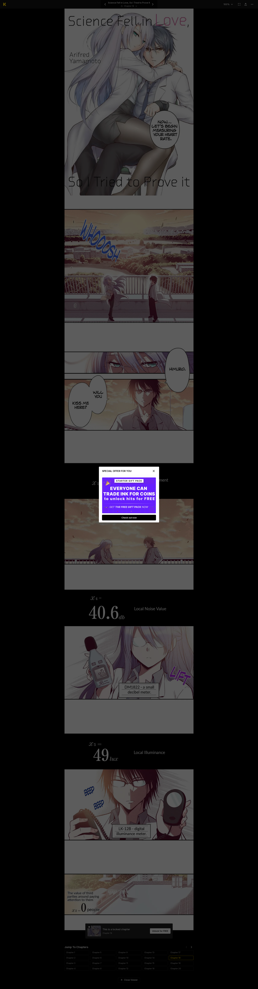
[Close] (154, 471)
